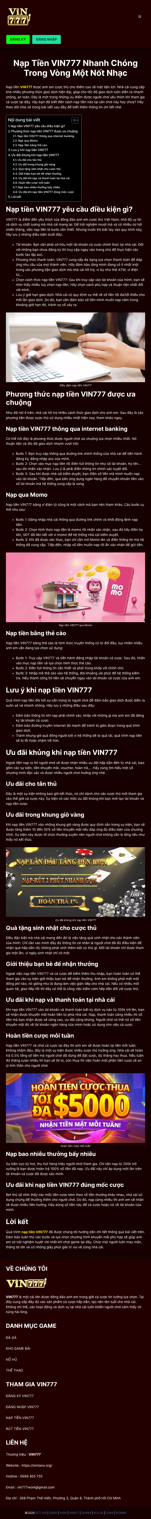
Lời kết (16, 197)
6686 (63, 1513)
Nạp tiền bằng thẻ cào (32, 145)
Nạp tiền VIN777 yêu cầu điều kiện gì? (38, 126)
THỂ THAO (14, 1370)
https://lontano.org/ (37, 1465)
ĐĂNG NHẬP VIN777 (22, 1407)
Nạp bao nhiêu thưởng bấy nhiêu (39, 187)
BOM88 (121, 1513)
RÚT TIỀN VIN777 (20, 1429)
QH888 (86, 1513)
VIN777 (35, 1454)
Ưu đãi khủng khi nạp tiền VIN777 (35, 155)
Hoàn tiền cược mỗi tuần (34, 182)
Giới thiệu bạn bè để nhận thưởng (39, 173)
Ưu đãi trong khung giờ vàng (36, 164)
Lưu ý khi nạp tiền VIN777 (29, 150)
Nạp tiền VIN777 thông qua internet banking (45, 136)
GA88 (109, 1513)
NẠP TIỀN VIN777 (20, 1418)
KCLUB (98, 1513)
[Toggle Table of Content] (73, 120)
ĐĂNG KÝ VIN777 (20, 1396)
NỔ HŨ (11, 1359)
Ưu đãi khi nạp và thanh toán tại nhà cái (44, 178)
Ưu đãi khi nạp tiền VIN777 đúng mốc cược (46, 192)
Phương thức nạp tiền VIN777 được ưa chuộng (44, 131)
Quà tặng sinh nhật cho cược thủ (39, 169)
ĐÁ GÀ (11, 1338)
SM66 (53, 1513)
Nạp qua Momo (28, 140)
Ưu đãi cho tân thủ (29, 159)
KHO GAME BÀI (18, 1348)
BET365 (41, 1513)
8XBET (74, 1513)
